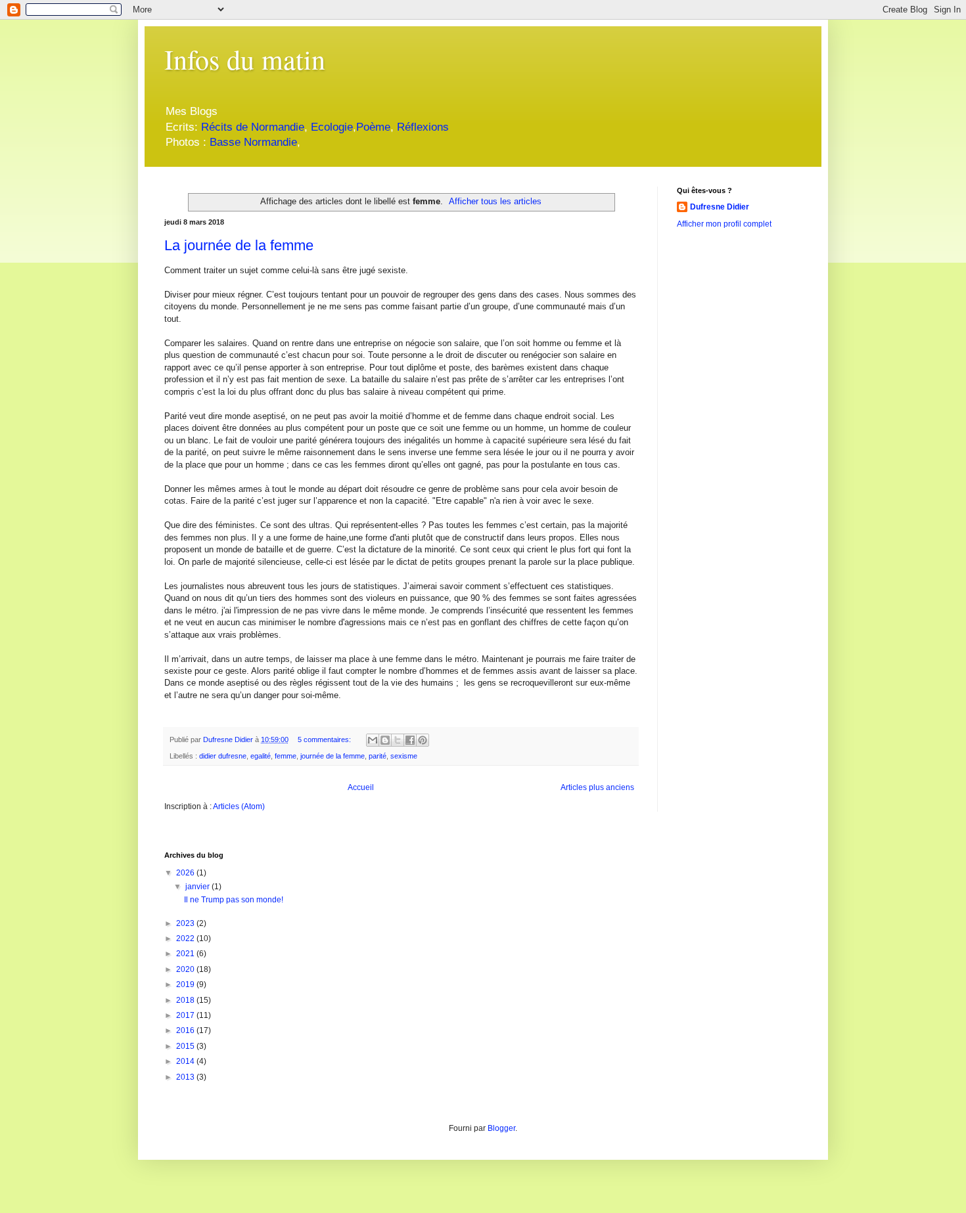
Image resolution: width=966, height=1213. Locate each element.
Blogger (501, 1128)
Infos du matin (244, 59)
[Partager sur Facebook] (410, 740)
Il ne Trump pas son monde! (233, 899)
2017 (186, 1015)
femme (285, 756)
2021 (186, 953)
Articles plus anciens (597, 787)
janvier (198, 886)
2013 (186, 1077)
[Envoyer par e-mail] (372, 740)
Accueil (361, 787)
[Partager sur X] (397, 740)
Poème (373, 127)
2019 (186, 984)
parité (377, 756)
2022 (186, 938)
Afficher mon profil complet (724, 224)
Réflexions (423, 127)
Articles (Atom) (239, 806)
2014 (186, 1061)
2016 (186, 1030)
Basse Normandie (251, 142)
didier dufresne (222, 756)
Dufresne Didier (719, 206)
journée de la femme (332, 756)
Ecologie (332, 127)
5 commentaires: (325, 739)
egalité (260, 756)
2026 (186, 872)
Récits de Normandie (252, 127)
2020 (186, 969)
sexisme (403, 756)
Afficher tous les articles (495, 201)
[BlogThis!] (385, 740)
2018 (186, 1000)
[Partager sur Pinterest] (422, 740)
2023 (186, 923)
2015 (186, 1046)
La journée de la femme (238, 245)
